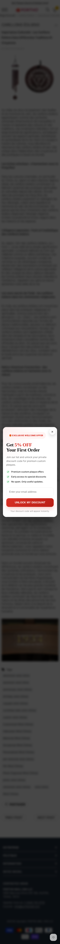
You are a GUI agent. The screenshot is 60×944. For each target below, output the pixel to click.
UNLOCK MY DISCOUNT (30, 502)
